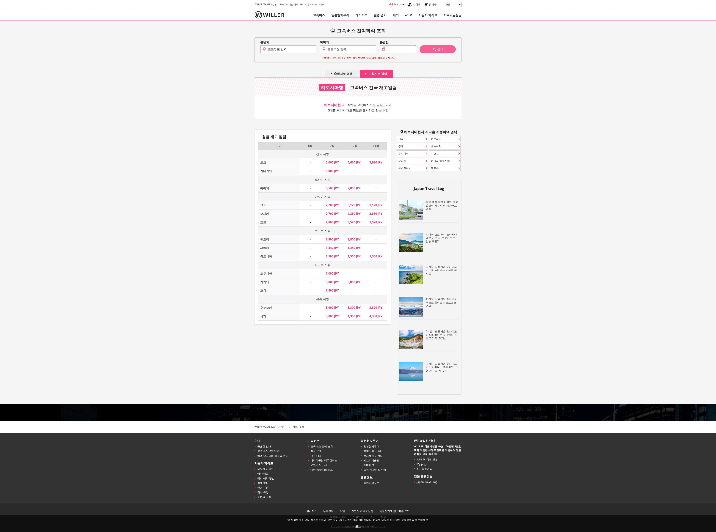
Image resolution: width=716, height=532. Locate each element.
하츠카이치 (404, 168)
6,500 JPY (332, 188)
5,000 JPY (332, 282)
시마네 (264, 248)
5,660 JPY (354, 162)
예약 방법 (262, 473)
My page (422, 464)
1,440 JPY (332, 248)
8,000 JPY (332, 171)
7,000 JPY (354, 188)
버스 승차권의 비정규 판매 (272, 455)
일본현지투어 (340, 15)
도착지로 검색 (377, 74)
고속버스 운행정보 (268, 451)
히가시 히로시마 (440, 161)
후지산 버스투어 (373, 451)
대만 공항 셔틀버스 (321, 469)
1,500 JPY (332, 256)
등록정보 (328, 511)
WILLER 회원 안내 (427, 459)
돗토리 (264, 239)
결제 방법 (262, 483)
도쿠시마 (266, 273)
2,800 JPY (332, 222)
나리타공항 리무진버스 (323, 460)
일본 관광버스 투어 (375, 469)
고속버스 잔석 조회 (321, 446)
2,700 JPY (332, 205)
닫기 (358, 526)
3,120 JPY (354, 205)
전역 (400, 139)
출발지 (264, 42)
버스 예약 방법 (265, 478)
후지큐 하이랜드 (373, 455)
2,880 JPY (354, 214)
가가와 (264, 282)
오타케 (402, 161)
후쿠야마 (403, 153)
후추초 (435, 168)
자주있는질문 (452, 15)
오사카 (264, 214)
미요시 (435, 153)
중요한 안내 (264, 446)
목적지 (324, 42)
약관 (342, 511)
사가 (263, 316)
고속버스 (319, 15)
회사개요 (311, 511)
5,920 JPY (375, 162)
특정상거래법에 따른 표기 (394, 511)
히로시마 (266, 256)
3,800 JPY (332, 239)
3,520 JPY (354, 222)
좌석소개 (315, 451)
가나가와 (266, 171)
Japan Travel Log (427, 482)
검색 (440, 49)
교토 (263, 205)
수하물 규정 (264, 497)
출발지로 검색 (343, 74)
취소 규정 (262, 492)
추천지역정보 (371, 483)
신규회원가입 (424, 468)
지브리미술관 (371, 460)
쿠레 (400, 146)
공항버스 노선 (318, 465)
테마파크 (362, 15)
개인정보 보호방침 (362, 511)
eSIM (408, 15)
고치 (263, 290)
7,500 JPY (332, 290)
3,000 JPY (332, 308)
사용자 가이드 (428, 15)
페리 (396, 15)
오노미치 (436, 146)
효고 (263, 222)
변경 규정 (262, 487)
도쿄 (263, 162)
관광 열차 (380, 15)
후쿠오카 (266, 308)
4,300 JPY (354, 316)
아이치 (264, 188)
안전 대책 (316, 455)
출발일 (384, 42)
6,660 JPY (332, 162)
